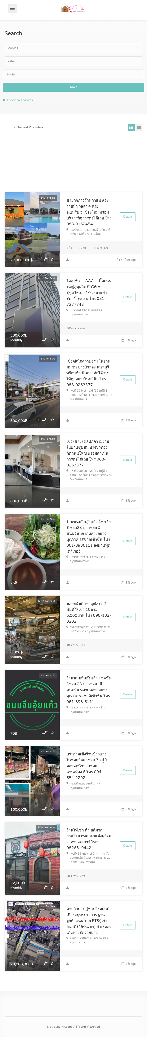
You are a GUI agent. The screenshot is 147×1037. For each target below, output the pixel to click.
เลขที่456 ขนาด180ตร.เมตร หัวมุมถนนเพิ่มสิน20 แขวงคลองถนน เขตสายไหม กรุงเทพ (89, 858)
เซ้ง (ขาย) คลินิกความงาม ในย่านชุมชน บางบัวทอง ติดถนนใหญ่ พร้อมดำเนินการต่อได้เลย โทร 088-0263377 (87, 453)
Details (127, 216)
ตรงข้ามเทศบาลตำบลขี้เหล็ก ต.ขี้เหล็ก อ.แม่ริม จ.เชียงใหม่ (89, 232)
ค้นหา (73, 87)
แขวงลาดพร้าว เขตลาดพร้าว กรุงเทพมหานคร (87, 559)
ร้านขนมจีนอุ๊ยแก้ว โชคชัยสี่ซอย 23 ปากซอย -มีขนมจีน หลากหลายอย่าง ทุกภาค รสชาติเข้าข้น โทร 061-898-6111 (88, 690)
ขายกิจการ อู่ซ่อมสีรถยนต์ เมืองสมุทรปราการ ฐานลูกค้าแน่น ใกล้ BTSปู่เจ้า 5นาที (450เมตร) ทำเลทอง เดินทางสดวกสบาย (88, 921)
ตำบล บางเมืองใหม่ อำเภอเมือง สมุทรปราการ (88, 940)
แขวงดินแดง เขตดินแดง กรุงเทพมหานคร (84, 785)
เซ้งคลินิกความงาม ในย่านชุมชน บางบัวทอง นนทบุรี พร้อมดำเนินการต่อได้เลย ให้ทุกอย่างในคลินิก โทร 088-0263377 (88, 373)
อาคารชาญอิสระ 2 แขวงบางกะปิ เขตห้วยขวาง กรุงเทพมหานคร (89, 629)
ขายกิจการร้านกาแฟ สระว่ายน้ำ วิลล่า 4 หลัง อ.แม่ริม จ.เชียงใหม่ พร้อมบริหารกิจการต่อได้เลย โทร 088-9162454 (89, 212)
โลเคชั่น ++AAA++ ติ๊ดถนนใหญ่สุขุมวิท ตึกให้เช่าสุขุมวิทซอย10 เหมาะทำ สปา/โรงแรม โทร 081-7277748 (89, 293)
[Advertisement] (73, 162)
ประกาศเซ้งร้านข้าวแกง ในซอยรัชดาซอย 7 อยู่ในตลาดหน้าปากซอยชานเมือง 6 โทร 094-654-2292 (87, 766)
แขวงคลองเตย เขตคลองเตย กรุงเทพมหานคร (86, 312)
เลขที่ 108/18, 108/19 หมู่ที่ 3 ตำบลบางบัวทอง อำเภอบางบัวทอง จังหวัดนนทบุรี (90, 395)
